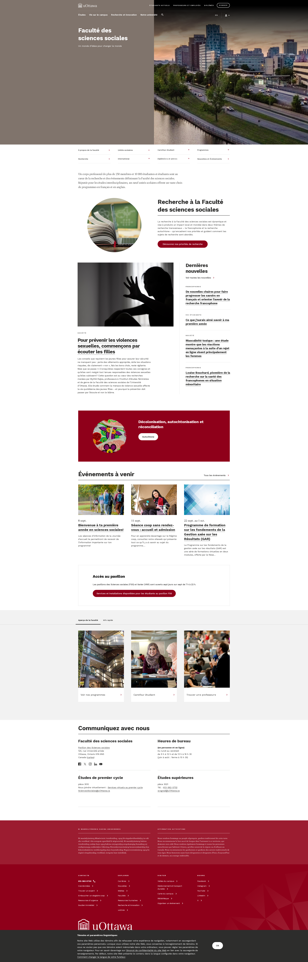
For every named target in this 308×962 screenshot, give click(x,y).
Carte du (165, 894)
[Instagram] (90, 764)
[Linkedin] (95, 764)
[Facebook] (79, 764)
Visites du (166, 881)
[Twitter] (84, 764)
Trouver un (86, 891)
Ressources (88, 900)
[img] (87, 5)
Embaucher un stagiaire (91, 895)
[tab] (88, 622)
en (216, 15)
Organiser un (169, 903)
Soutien (86, 905)
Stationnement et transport (170, 887)
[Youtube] (100, 764)
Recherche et (128, 905)
